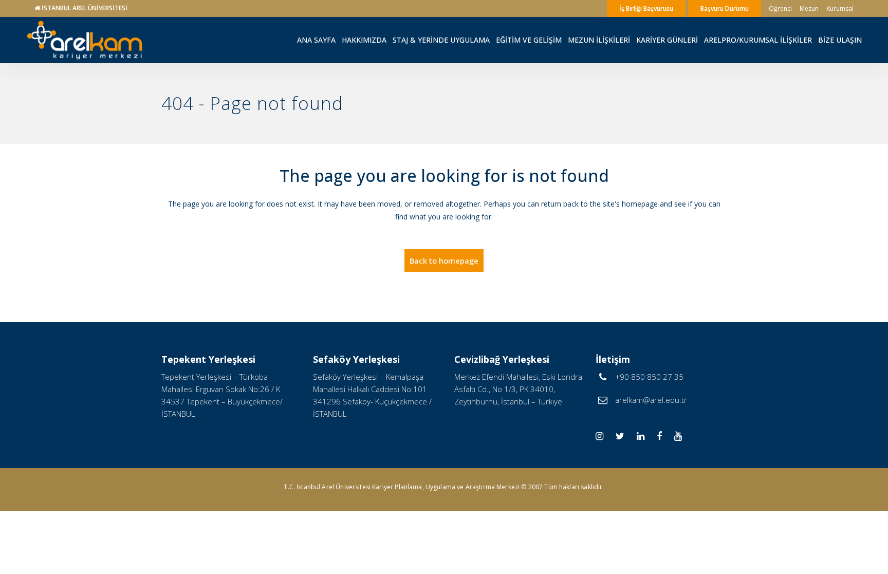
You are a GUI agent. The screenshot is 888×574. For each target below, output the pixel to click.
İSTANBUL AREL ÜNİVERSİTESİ (84, 8)
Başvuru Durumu (724, 8)
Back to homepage (444, 260)
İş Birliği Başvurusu (646, 8)
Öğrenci (780, 8)
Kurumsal (840, 8)
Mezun (809, 8)
